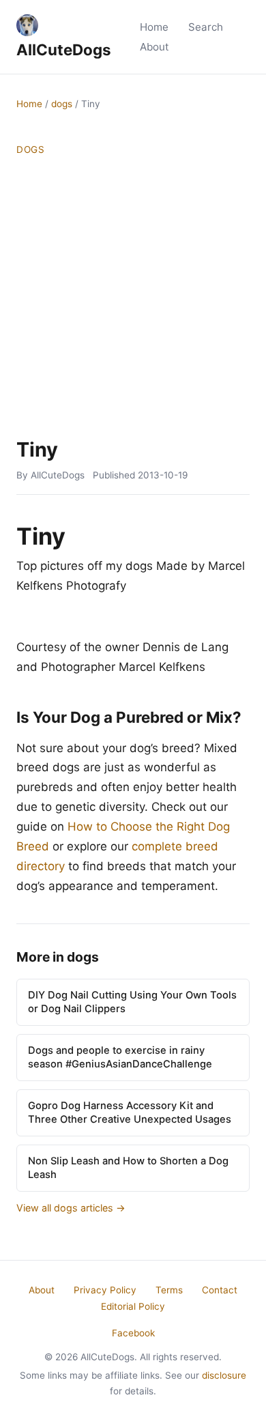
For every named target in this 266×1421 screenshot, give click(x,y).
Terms (169, 1289)
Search (205, 26)
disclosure (224, 1375)
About (154, 46)
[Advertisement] (133, 297)
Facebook (133, 1332)
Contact (219, 1289)
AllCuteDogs (63, 49)
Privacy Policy (105, 1289)
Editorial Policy (133, 1306)
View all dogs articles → (70, 1208)
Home (154, 26)
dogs (61, 103)
